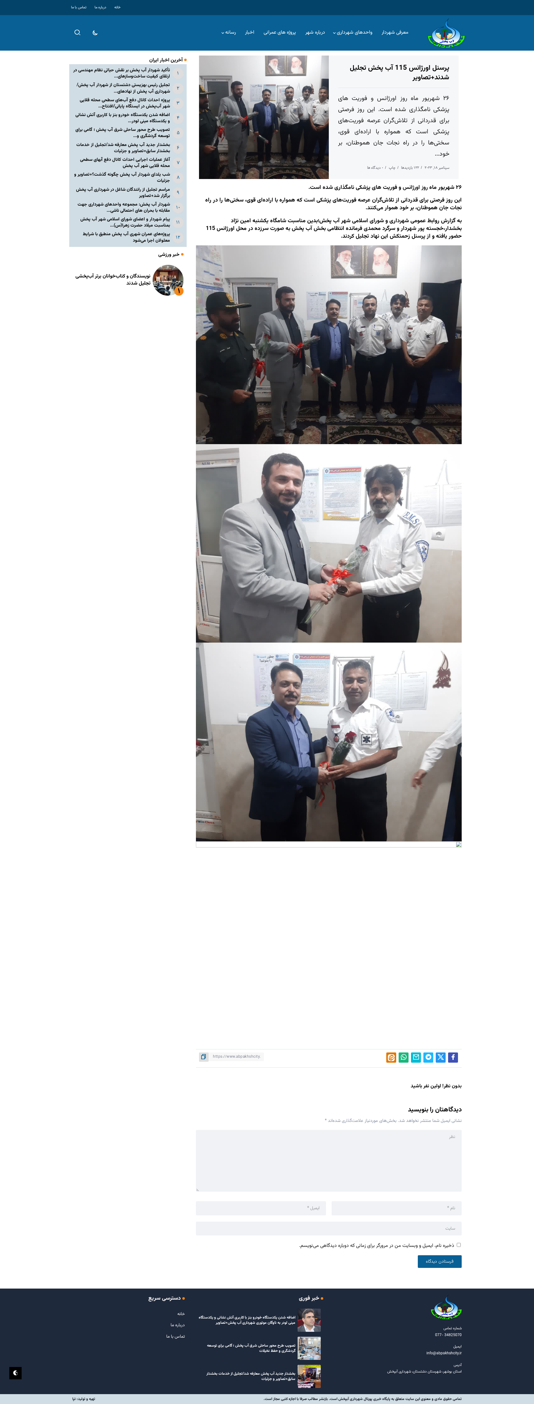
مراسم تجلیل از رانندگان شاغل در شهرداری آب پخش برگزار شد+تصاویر (123, 192)
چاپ (392, 168)
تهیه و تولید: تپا (83, 1399)
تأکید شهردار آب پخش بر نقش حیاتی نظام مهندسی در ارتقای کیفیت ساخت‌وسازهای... (121, 73)
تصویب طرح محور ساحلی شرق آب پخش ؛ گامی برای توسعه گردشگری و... (122, 133)
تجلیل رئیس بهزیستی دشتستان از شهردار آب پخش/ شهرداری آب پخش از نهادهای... (123, 88)
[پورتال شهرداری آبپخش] (446, 33)
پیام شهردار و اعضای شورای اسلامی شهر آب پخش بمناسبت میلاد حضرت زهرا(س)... (125, 222)
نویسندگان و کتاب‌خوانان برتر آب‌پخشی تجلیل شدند (112, 280)
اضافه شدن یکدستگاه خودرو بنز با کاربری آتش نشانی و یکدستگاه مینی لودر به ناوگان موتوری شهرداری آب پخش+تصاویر (247, 1320)
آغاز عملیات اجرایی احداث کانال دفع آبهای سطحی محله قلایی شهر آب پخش (125, 162)
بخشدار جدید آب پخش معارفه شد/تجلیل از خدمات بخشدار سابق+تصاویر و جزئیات (123, 148)
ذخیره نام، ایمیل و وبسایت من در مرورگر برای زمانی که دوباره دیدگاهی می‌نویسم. (376, 1246)
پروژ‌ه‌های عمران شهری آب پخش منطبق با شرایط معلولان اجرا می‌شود (126, 237)
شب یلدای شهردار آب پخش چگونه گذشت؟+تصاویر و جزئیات (122, 177)
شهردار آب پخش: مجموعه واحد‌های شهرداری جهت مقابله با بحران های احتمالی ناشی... (124, 207)
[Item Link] (168, 280)
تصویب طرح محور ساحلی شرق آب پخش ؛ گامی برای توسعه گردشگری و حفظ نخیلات (251, 1348)
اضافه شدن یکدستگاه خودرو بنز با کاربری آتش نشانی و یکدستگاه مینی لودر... (122, 118)
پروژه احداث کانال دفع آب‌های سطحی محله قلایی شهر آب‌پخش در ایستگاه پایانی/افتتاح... (125, 103)
